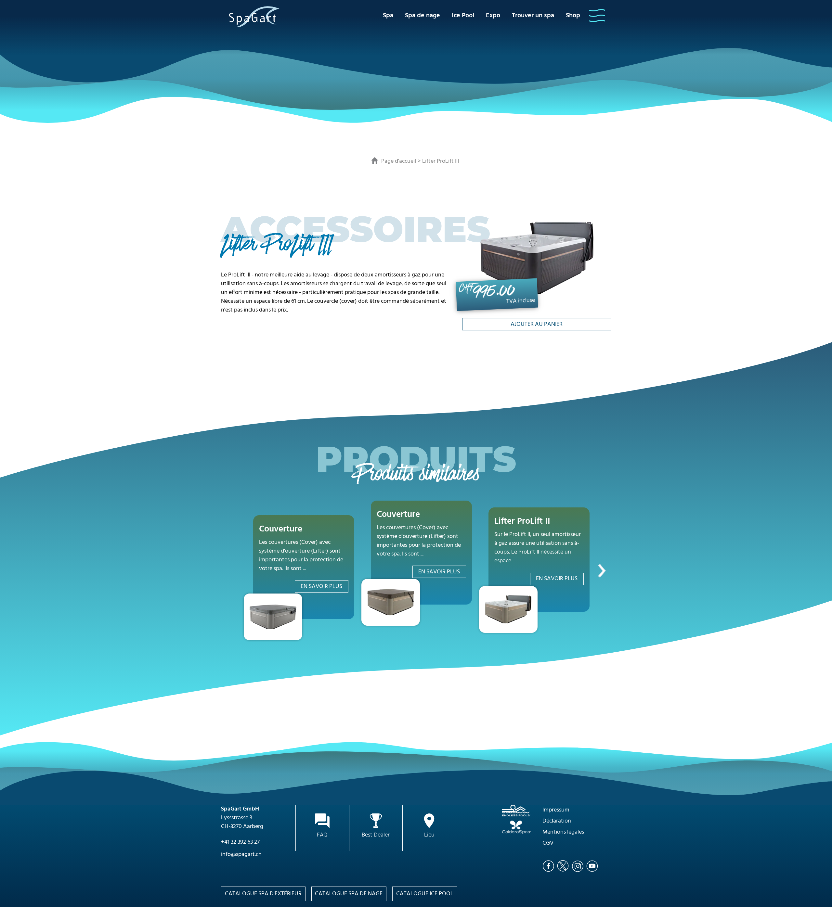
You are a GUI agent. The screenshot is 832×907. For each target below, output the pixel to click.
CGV (547, 843)
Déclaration (556, 821)
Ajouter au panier (537, 324)
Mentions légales (563, 832)
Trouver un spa (533, 15)
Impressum (555, 810)
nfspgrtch (242, 854)
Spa (388, 15)
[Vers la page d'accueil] (254, 16)
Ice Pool (463, 15)
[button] (597, 15)
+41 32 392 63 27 (240, 842)
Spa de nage (422, 15)
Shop (573, 15)
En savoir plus (321, 586)
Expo (493, 15)
